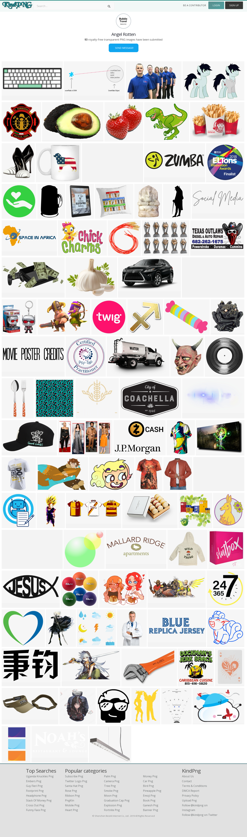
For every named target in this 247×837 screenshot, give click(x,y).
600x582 (41, 416)
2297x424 (8, 566)
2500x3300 (53, 644)
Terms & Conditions (194, 786)
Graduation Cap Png (117, 800)
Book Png (149, 800)
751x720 (184, 684)
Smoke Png (111, 791)
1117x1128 (112, 139)
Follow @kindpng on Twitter (199, 815)
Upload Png (189, 800)
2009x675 (112, 566)
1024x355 (8, 722)
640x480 (124, 295)
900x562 (188, 98)
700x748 (214, 566)
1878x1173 (130, 526)
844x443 (188, 416)
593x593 (216, 332)
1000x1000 (127, 416)
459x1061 (8, 416)
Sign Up (234, 5)
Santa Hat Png (74, 786)
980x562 (8, 684)
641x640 (8, 139)
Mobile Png (72, 805)
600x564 (83, 644)
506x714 (140, 216)
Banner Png (150, 810)
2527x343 (89, 180)
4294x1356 (73, 526)
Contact (187, 781)
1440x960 (64, 453)
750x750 (8, 453)
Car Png (148, 781)
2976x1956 (44, 489)
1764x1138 (50, 139)
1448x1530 (115, 253)
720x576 (105, 605)
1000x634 (98, 332)
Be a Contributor (194, 5)
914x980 (103, 722)
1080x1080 (68, 605)
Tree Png (110, 786)
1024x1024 (152, 139)
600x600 (8, 216)
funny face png (36, 810)
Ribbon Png (72, 795)
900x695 (170, 332)
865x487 (119, 453)
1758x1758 (73, 374)
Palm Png (110, 776)
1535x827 (8, 605)
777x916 (8, 180)
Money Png (150, 776)
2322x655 (154, 644)
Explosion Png (113, 805)
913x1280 (138, 722)
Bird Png (148, 786)
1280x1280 (44, 526)
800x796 (212, 605)
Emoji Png (149, 795)
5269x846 (188, 295)
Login (216, 5)
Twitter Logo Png (76, 781)
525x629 (167, 722)
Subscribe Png (74, 776)
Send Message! (123, 47)
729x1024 (222, 684)
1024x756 (202, 453)
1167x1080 (83, 416)
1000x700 (113, 374)
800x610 (132, 98)
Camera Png (111, 781)
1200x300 (8, 374)
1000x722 (148, 253)
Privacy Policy (190, 795)
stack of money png (39, 800)
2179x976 (70, 98)
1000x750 (211, 374)
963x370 (37, 760)
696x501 (64, 253)
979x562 (196, 139)
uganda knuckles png (40, 776)
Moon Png (110, 795)
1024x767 (96, 489)
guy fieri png (34, 786)
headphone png (36, 795)
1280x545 (8, 295)
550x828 (123, 644)
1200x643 (197, 253)
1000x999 (220, 526)
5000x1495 (152, 180)
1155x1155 (43, 180)
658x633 (127, 684)
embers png (33, 781)
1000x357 (198, 216)
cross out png (35, 805)
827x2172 (170, 216)
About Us (188, 776)
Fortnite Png (112, 810)
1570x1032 (201, 489)
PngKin (69, 800)
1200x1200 (175, 566)
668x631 (69, 566)
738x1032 (142, 489)
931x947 (212, 180)
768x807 (184, 526)
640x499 (71, 295)
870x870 (8, 489)
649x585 (101, 216)
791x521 (43, 332)
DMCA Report (190, 791)
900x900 (169, 489)
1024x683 (8, 98)
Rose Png (71, 791)
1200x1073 (96, 760)
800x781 (213, 644)
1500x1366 (74, 216)
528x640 (176, 374)
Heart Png (71, 810)
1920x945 (154, 605)
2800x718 (8, 644)
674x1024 (44, 216)
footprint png (35, 791)
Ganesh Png (150, 805)
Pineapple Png (152, 791)
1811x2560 (9, 760)
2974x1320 (69, 684)
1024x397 (8, 253)
